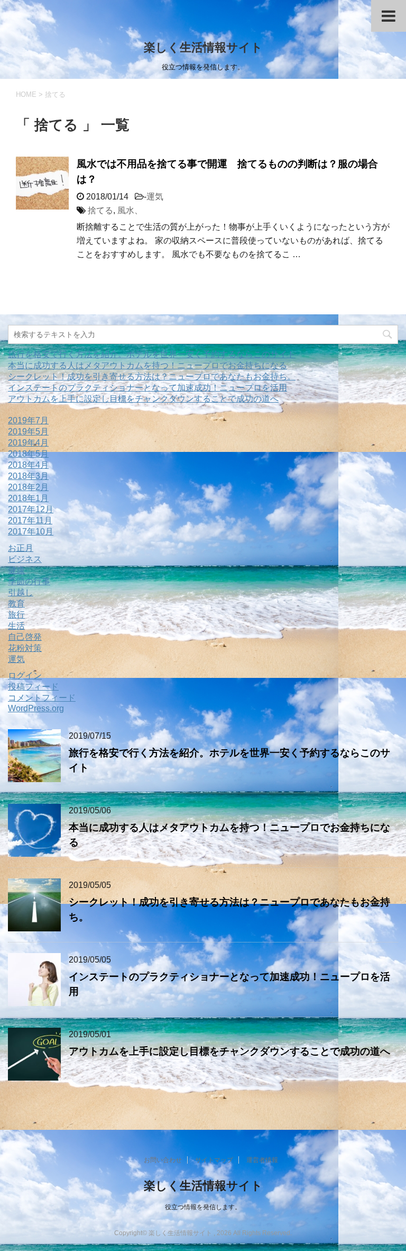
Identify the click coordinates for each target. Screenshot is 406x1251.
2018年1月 (28, 498)
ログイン (25, 675)
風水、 (130, 210)
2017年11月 (30, 520)
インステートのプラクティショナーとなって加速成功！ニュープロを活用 (147, 387)
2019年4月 (28, 442)
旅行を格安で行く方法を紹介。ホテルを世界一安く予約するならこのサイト (152, 354)
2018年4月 (28, 464)
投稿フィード (33, 686)
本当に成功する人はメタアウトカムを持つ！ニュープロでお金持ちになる (147, 365)
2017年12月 (30, 509)
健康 (16, 570)
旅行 (16, 614)
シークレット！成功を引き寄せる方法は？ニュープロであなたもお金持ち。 (152, 376)
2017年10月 (30, 531)
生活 (16, 625)
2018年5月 (28, 453)
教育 (16, 603)
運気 (154, 196)
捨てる (100, 210)
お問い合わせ (163, 1160)
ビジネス (25, 559)
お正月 (20, 547)
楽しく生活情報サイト (203, 47)
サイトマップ (214, 1160)
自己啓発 (25, 636)
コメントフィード (42, 697)
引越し (20, 592)
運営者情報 (262, 1160)
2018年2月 (28, 487)
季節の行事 (29, 581)
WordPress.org (36, 708)
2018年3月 (28, 476)
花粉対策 (25, 647)
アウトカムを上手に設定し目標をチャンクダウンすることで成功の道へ (143, 398)
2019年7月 (28, 420)
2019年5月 (28, 431)
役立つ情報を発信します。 (203, 1207)
